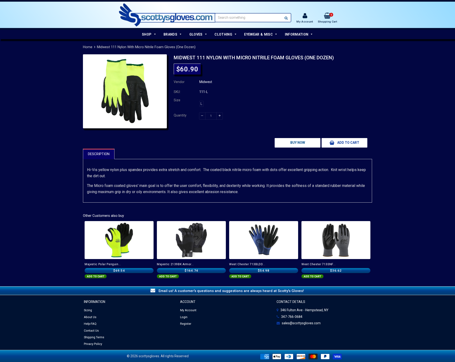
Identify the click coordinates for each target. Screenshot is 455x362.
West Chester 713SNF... (318, 264)
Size (177, 100)
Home (87, 47)
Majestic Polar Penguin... (103, 264)
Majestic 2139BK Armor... (175, 264)
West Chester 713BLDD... (247, 264)
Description (98, 154)
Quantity (180, 115)
